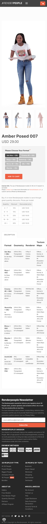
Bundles (4, 480)
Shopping (28, 475)
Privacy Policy (29, 415)
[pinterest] (25, 516)
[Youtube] (19, 516)
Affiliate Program (8, 504)
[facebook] (12, 516)
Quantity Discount (8, 498)
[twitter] (15, 516)
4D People (8, 477)
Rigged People (7, 472)
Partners (5, 501)
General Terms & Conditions (31, 508)
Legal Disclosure (31, 498)
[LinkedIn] (22, 516)
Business (28, 466)
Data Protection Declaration (30, 502)
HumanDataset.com (35, 189)
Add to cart (14, 176)
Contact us (29, 493)
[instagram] (29, 516)
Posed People (7, 469)
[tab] (9, 234)
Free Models (6, 493)
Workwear (28, 472)
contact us (9, 189)
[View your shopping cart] (42, 3)
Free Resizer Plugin (9, 496)
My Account (29, 490)
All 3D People (6, 466)
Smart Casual (29, 469)
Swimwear (29, 480)
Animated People (8, 475)
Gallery (4, 490)
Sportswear (29, 477)
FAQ (26, 496)
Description (9, 235)
